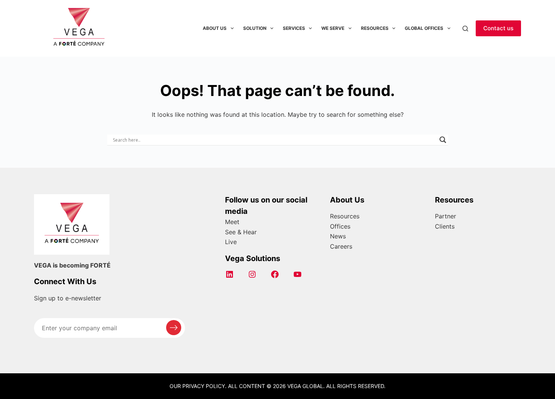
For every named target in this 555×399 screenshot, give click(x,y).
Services (294, 28)
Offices (340, 226)
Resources (374, 28)
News (338, 236)
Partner (445, 216)
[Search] (465, 28)
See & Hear (241, 232)
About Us (215, 28)
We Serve (332, 28)
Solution (255, 28)
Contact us (498, 28)
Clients (445, 226)
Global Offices (424, 28)
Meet (232, 222)
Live (231, 242)
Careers (341, 246)
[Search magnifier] (443, 140)
